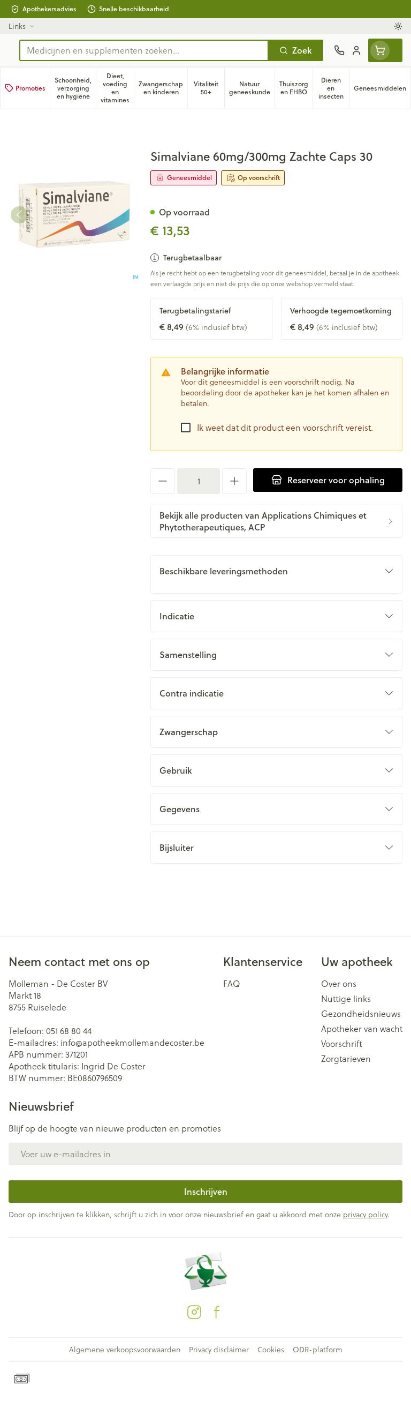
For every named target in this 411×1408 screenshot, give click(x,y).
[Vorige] (19, 214)
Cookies (270, 1349)
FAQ (231, 984)
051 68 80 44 (69, 1031)
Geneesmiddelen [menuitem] (382, 90)
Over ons (338, 984)
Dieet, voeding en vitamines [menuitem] (117, 87)
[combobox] (144, 50)
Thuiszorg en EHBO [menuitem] (296, 87)
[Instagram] (194, 1312)
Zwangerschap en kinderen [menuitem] (163, 87)
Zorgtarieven (346, 1059)
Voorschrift (341, 1044)
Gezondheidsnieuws (361, 1014)
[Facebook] (217, 1312)
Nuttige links (346, 999)
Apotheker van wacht (361, 1029)
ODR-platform (317, 1349)
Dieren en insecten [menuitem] (333, 88)
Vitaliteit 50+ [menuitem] (209, 87)
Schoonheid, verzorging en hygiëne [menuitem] (75, 88)
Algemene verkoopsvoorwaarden (124, 1349)
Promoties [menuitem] (30, 88)
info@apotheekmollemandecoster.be (132, 1042)
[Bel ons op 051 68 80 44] (339, 50)
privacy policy (365, 1214)
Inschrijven (205, 1191)
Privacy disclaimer (219, 1349)
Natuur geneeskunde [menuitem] (252, 87)
